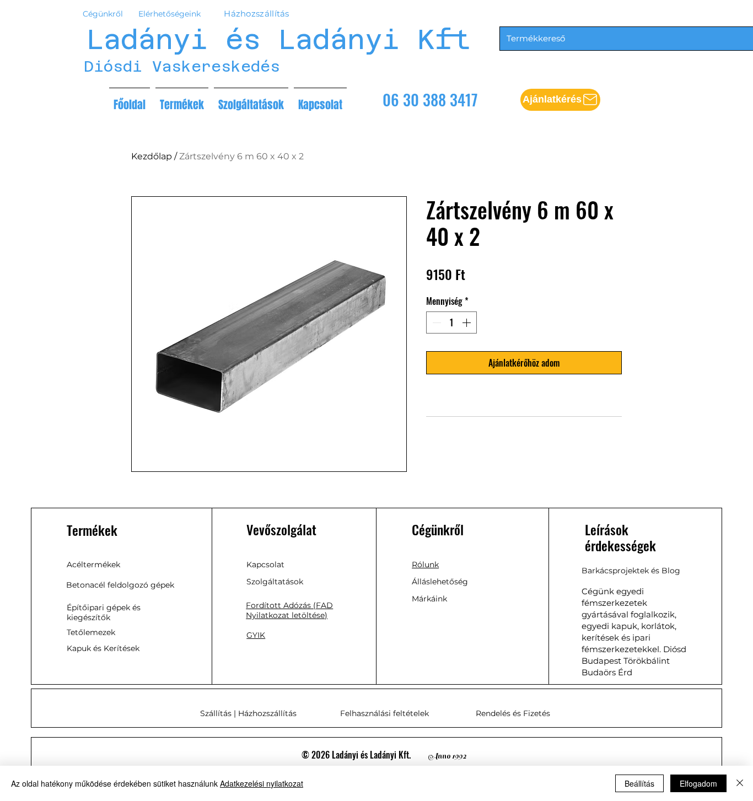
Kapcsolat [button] (265, 564)
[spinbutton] (451, 322)
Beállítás (639, 783)
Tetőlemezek (91, 632)
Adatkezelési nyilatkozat (261, 783)
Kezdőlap (151, 156)
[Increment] (467, 322)
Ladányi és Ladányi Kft (278, 39)
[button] (560, 100)
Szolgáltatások (274, 582)
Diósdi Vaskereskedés (182, 66)
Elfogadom (698, 783)
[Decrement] (435, 322)
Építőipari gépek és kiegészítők (104, 612)
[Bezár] (739, 783)
